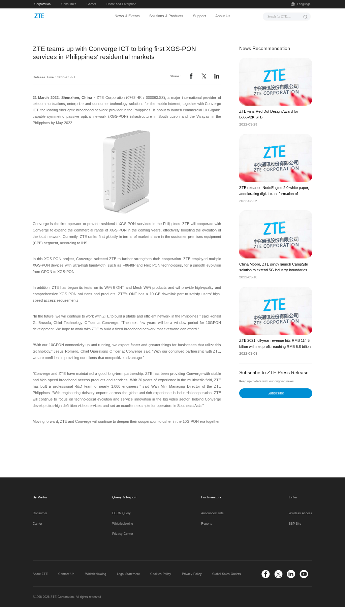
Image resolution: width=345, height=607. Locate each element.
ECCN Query (121, 513)
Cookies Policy (160, 574)
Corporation (42, 4)
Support (199, 16)
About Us (222, 16)
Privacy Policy (192, 574)
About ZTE (40, 574)
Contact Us (66, 574)
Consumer (68, 4)
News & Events (127, 16)
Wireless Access (300, 513)
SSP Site (295, 523)
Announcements (212, 513)
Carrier (91, 4)
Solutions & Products (166, 16)
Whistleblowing (122, 523)
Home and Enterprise (121, 4)
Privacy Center (122, 533)
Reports (206, 523)
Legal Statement (128, 574)
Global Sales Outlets (226, 574)
